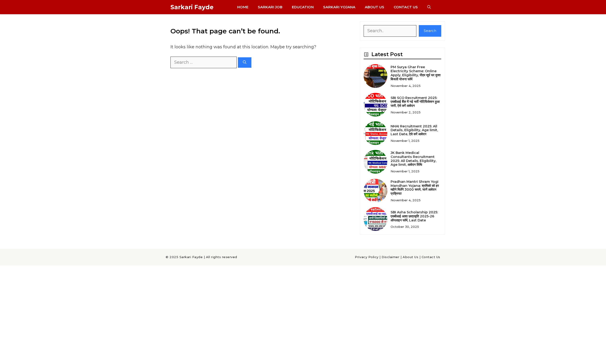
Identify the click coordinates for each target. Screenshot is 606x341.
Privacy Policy (366, 257)
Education (303, 7)
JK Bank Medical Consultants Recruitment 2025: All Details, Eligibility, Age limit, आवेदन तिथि (413, 159)
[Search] (244, 62)
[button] (429, 7)
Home (242, 7)
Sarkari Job (270, 7)
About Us (374, 7)
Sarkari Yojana (339, 7)
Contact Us (406, 7)
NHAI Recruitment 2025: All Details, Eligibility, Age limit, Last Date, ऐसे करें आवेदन (414, 130)
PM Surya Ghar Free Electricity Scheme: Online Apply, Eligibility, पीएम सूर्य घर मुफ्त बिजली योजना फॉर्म (416, 73)
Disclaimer (390, 257)
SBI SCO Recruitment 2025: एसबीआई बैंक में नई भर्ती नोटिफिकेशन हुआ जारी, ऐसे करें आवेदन (415, 102)
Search (430, 30)
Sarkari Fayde (192, 7)
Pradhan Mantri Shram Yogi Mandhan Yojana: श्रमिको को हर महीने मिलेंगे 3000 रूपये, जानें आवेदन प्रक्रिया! (415, 187)
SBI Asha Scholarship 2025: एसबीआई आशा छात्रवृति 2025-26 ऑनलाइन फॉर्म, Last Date (414, 216)
